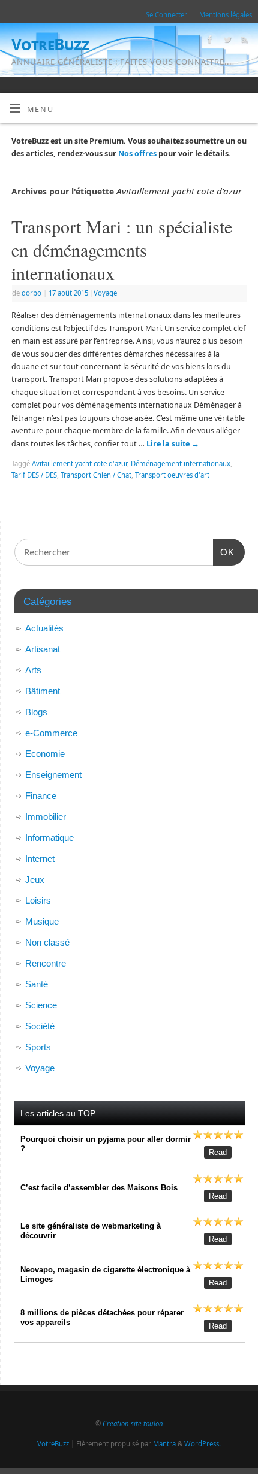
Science (41, 1005)
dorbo (31, 292)
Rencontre (45, 963)
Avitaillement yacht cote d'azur (79, 463)
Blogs (36, 712)
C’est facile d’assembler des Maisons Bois (99, 1187)
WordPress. (202, 1443)
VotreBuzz (50, 44)
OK (224, 551)
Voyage (105, 292)
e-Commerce (51, 733)
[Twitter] (226, 41)
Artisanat (42, 649)
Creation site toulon (133, 1423)
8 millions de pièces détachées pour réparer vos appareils (102, 1317)
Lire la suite (172, 444)
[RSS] (243, 41)
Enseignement (53, 775)
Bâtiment (42, 691)
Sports (38, 1047)
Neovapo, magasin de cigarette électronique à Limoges (105, 1274)
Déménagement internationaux (180, 463)
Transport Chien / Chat (96, 474)
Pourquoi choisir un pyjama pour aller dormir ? (105, 1144)
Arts (33, 670)
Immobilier (45, 817)
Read (218, 1152)
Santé (36, 984)
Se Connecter (166, 14)
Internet (40, 858)
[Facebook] (208, 41)
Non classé (47, 942)
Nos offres (137, 153)
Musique (42, 921)
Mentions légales (225, 14)
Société (40, 1026)
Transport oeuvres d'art (172, 474)
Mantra (164, 1443)
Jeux (34, 879)
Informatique (49, 837)
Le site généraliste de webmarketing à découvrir (90, 1230)
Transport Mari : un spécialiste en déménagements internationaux (121, 249)
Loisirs (38, 900)
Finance (40, 796)
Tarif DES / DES (34, 474)
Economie (45, 754)
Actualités (44, 628)
